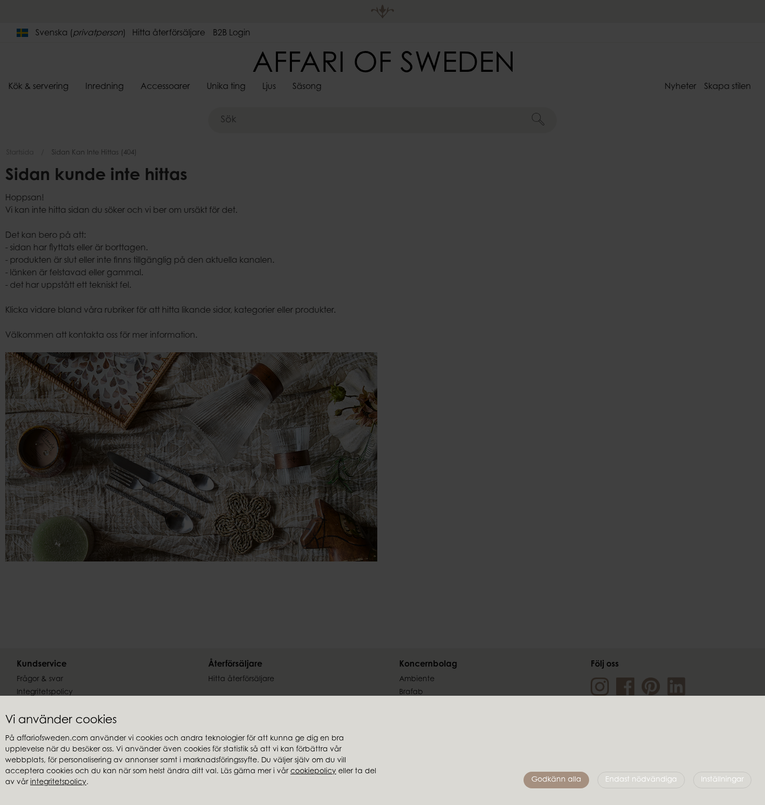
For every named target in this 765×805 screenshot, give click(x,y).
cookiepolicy (313, 771)
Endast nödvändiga (641, 780)
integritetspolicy (58, 782)
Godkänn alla (556, 780)
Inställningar (722, 780)
